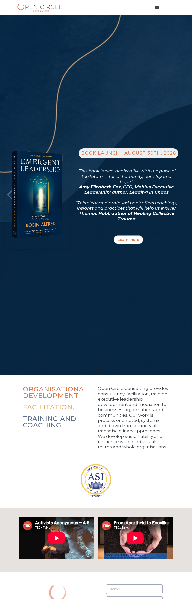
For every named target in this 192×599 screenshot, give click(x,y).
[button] (157, 7)
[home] (39, 8)
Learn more (128, 239)
